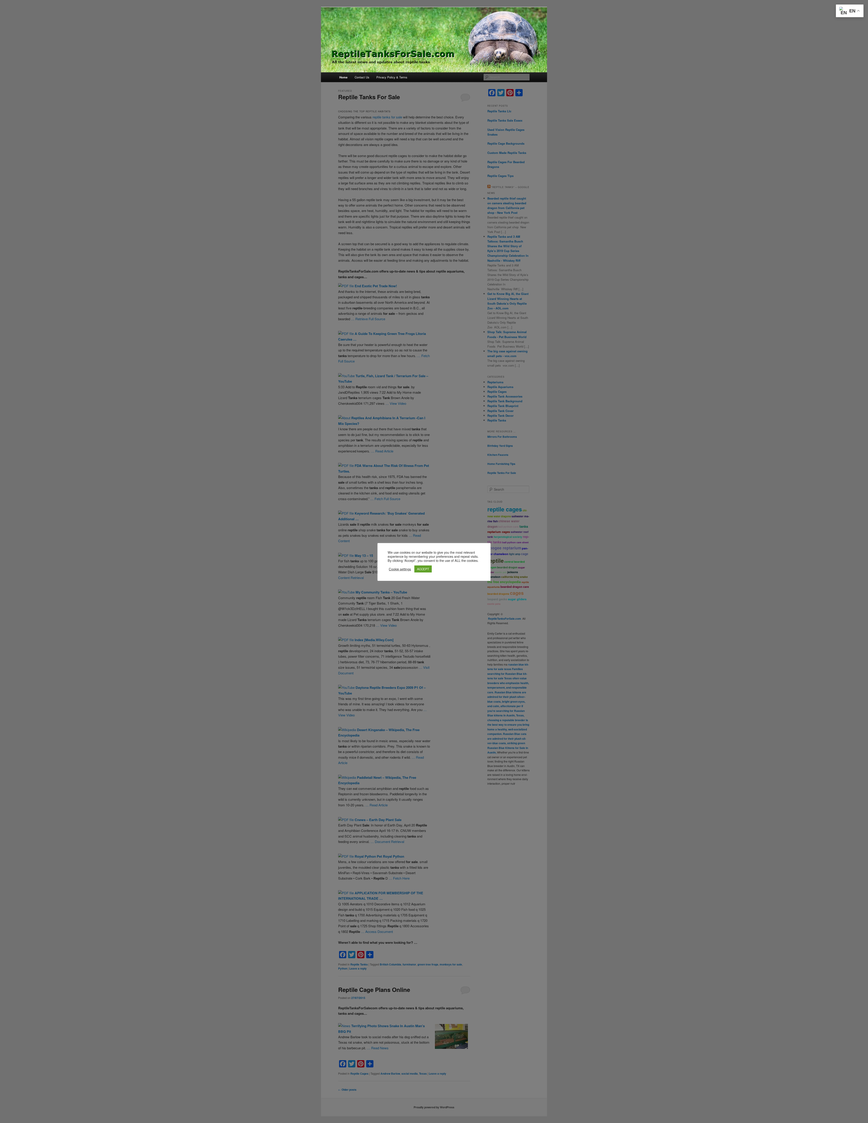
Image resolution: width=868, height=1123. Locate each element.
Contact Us (362, 77)
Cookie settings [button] (400, 569)
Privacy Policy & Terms (391, 77)
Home (343, 77)
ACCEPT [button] (423, 569)
